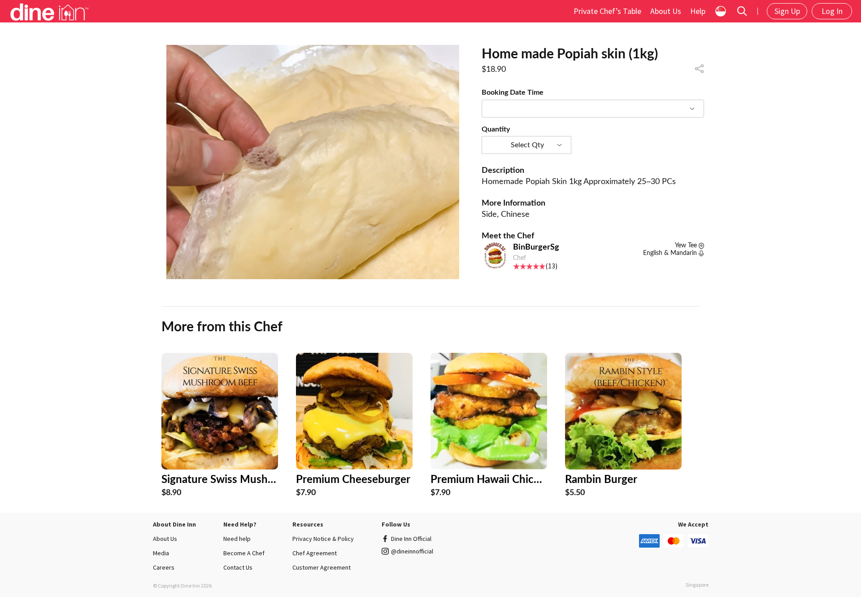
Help (697, 11)
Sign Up (787, 11)
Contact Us (237, 567)
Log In (832, 11)
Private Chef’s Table (607, 11)
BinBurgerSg (536, 247)
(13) (551, 265)
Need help (237, 539)
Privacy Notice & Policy (323, 539)
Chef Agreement (314, 553)
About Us (665, 11)
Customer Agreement (321, 567)
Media (161, 553)
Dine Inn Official (411, 539)
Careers (163, 567)
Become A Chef (244, 553)
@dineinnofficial (412, 551)
